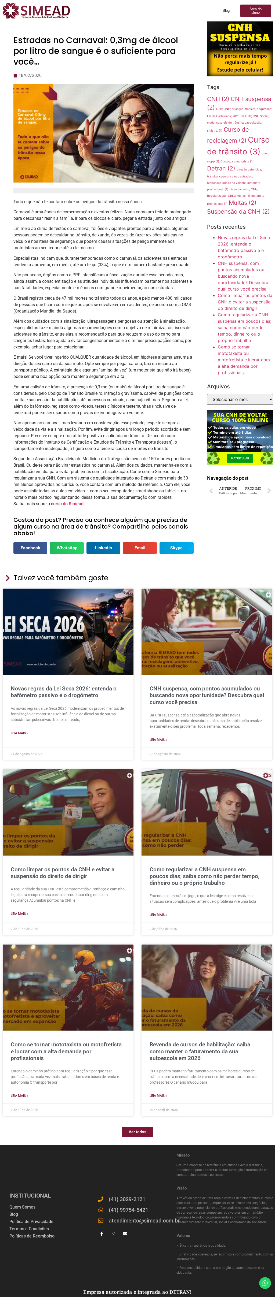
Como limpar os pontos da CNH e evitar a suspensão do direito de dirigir (245, 302)
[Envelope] (125, 1233)
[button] (30, 548)
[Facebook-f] (101, 1233)
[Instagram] (113, 1233)
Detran (221, 168)
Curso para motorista (237, 161)
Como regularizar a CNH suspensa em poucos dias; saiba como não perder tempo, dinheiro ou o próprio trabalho (244, 327)
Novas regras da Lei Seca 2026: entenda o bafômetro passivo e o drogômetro (64, 691)
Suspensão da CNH (238, 211)
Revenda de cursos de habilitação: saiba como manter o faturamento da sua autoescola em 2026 (200, 1051)
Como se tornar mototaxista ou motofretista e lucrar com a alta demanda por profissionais (244, 359)
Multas (242, 202)
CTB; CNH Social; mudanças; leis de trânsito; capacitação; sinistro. (238, 123)
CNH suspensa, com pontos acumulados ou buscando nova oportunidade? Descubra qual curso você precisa (243, 276)
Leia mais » (19, 733)
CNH (218, 98)
